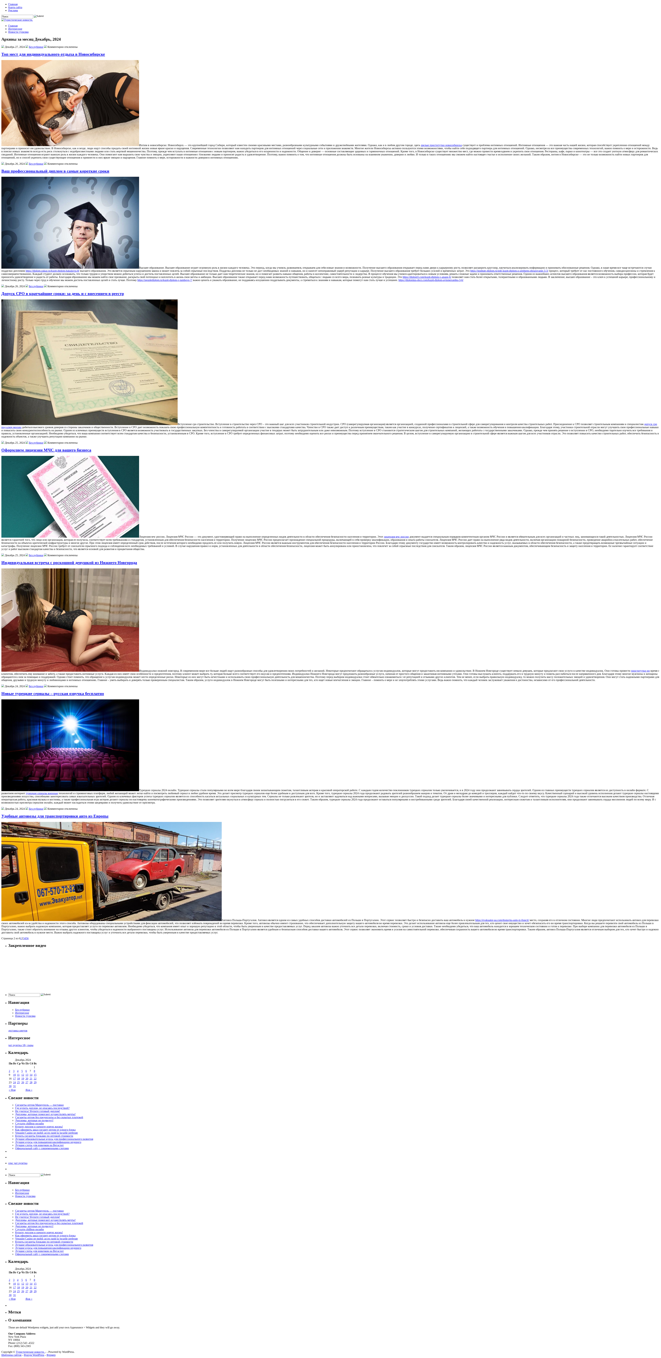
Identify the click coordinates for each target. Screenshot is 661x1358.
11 (18, 1074)
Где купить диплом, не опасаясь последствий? (42, 1108)
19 (22, 1078)
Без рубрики (36, 46)
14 (31, 1074)
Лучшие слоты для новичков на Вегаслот (39, 1145)
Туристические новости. (30, 1351)
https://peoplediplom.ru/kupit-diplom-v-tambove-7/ (164, 280)
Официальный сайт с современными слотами (42, 1148)
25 (18, 1082)
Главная (13, 4)
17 (14, 1078)
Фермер (51, 1355)
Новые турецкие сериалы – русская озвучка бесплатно (52, 693)
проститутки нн (640, 670)
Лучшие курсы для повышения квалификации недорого (48, 1142)
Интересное (15, 28)
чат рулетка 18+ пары (20, 1045)
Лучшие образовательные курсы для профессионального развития (54, 1139)
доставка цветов (17, 1030)
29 (35, 1082)
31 (14, 1086)
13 (26, 1074)
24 (14, 1082)
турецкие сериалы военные (42, 793)
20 (26, 1078)
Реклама (13, 10)
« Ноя (12, 1089)
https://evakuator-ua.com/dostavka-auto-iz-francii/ (502, 920)
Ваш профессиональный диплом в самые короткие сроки (55, 171)
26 (22, 1082)
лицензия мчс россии (396, 536)
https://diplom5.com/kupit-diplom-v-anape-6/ (427, 277)
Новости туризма (18, 31)
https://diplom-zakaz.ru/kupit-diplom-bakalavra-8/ (52, 270)
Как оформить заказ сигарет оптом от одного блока (45, 1129)
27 (26, 1082)
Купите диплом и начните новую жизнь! (39, 1126)
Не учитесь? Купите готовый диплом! (37, 1111)
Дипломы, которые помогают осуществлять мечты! (45, 1114)
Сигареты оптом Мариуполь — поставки (39, 1104)
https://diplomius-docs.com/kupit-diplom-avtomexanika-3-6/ (430, 280)
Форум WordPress (34, 1355)
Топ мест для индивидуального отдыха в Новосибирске (53, 54)
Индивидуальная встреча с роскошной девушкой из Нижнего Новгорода (69, 562)
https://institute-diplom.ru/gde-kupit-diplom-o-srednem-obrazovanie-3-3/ (509, 270)
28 (31, 1082)
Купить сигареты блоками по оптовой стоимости (44, 1135)
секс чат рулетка (17, 1163)
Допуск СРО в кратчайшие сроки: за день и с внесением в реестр (62, 293)
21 (31, 1078)
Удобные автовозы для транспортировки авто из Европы (54, 816)
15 (35, 1074)
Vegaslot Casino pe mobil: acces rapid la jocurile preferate (46, 1132)
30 (10, 1086)
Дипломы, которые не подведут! (34, 1120)
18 (18, 1078)
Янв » (28, 1089)
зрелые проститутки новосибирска (441, 145)
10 (14, 1074)
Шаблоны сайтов (11, 1355)
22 (35, 1078)
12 (22, 1074)
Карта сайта (15, 7)
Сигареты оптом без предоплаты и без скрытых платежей (49, 1117)
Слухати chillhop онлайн (29, 1123)
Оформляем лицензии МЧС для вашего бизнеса (46, 450)
